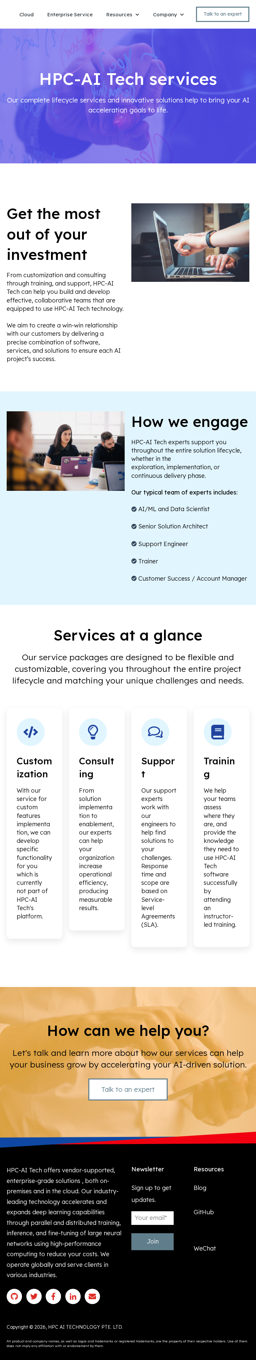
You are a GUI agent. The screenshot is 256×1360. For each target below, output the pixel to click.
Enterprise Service (70, 14)
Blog (200, 1188)
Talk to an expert (223, 14)
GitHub (204, 1212)
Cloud (26, 14)
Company (165, 14)
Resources (119, 14)
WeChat (205, 1248)
